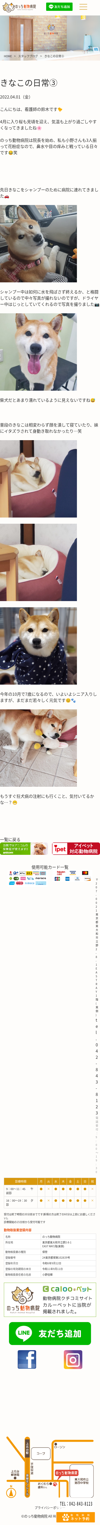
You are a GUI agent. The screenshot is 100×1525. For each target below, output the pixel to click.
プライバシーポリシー (50, 1507)
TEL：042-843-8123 (76, 1503)
